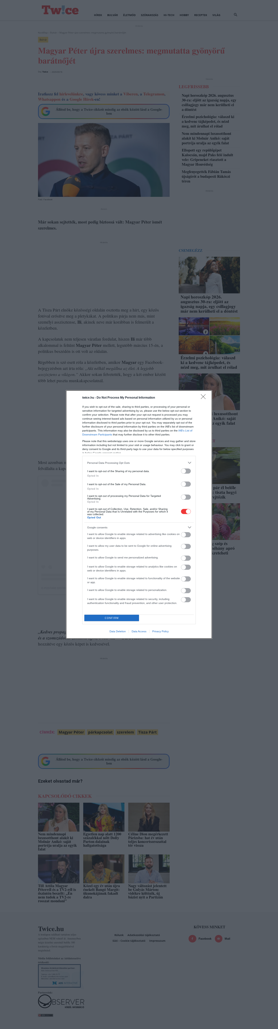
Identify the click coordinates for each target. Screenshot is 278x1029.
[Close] (204, 397)
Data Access (139, 631)
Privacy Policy (160, 631)
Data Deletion (117, 631)
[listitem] (139, 463)
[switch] (186, 471)
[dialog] (139, 514)
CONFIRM (112, 618)
